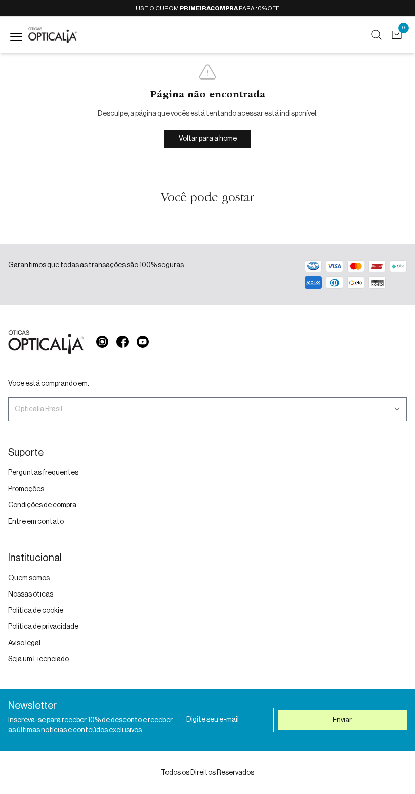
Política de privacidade (43, 626)
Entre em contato (36, 521)
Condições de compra (42, 505)
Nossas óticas (30, 594)
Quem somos (29, 578)
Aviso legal (24, 643)
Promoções (26, 489)
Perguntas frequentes (43, 473)
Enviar (342, 720)
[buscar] (376, 35)
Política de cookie (35, 610)
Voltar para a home (208, 138)
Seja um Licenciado (38, 659)
